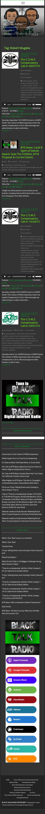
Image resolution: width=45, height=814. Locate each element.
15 (27, 34)
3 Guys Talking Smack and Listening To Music (26, 780)
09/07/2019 (26, 74)
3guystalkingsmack (11, 27)
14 (25, 34)
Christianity (31, 239)
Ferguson (30, 246)
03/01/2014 (19, 330)
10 (18, 34)
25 (37, 35)
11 (20, 34)
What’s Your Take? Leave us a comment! (17, 538)
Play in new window (16, 108)
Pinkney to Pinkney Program (18, 792)
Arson (38, 236)
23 (33, 35)
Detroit (20, 165)
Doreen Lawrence (24, 336)
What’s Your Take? (9, 542)
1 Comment (30, 330)
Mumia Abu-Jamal (31, 90)
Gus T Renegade (30, 88)
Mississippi (32, 341)
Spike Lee (25, 345)
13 (23, 34)
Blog (4, 20)
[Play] (5, 104)
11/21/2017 (13, 161)
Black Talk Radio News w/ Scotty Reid (25, 462)
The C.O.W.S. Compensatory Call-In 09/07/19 (30, 63)
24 (35, 35)
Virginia (36, 269)
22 (32, 35)
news (7, 167)
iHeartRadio (27, 114)
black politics (8, 165)
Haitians (30, 250)
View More (9, 130)
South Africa (29, 262)
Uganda (12, 348)
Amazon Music (15, 114)
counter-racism (27, 85)
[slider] (38, 104)
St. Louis (36, 262)
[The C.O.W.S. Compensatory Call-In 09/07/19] (10, 60)
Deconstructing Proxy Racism (22, 787)
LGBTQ (8, 341)
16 (28, 34)
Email (4, 116)
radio (21, 167)
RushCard (29, 260)
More (20, 116)
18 (32, 34)
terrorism (29, 95)
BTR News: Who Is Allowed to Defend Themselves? (21, 602)
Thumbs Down (7, 546)
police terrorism (30, 255)
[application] (22, 104)
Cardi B (15, 165)
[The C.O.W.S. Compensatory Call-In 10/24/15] (10, 216)
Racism (35, 92)
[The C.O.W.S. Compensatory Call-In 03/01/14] (10, 318)
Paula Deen (16, 343)
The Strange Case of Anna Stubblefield (31, 266)
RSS (15, 116)
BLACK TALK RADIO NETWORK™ (14, 802)
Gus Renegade (26, 70)
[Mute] (33, 104)
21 (37, 34)
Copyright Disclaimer (22, 797)
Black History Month (23, 334)
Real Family (6, 606)
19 (33, 34)
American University (29, 236)
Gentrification (10, 338)
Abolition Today (13, 782)
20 (35, 34)
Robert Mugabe (31, 167)
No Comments (9, 30)
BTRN (7, 780)
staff (4, 161)
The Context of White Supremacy (29, 54)
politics (30, 92)
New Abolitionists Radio (28, 782)
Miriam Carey (24, 341)
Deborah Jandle (8, 511)
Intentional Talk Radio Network (22, 790)
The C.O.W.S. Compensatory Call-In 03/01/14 (30, 322)
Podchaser (37, 114)
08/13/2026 (25, 27)
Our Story (32, 792)
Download (28, 108)
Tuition (31, 269)
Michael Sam (15, 341)
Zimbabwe (22, 170)
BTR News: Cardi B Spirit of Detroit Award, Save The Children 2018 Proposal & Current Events (22, 152)
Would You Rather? (13, 24)
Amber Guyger (27, 81)
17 (30, 34)
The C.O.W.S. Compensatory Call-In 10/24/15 (30, 218)
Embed (20, 111)
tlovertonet (6, 454)
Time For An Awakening (28, 458)
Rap (24, 167)
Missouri (28, 253)
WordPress (10, 805)
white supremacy (13, 170)
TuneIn (10, 116)
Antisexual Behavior (10, 334)
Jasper (29, 338)
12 (21, 34)
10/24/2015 (26, 229)
